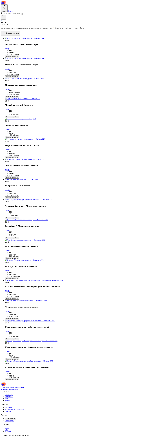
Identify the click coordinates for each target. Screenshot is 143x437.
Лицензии (8, 407)
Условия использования (9, 389)
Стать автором (10, 418)
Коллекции (9, 397)
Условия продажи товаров (14, 409)
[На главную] (3, 3)
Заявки (10, 11)
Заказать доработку (12, 56)
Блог (6, 398)
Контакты (8, 431)
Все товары (9, 395)
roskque (7, 48)
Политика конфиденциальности (12, 387)
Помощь (8, 411)
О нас (7, 428)
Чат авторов (9, 421)
